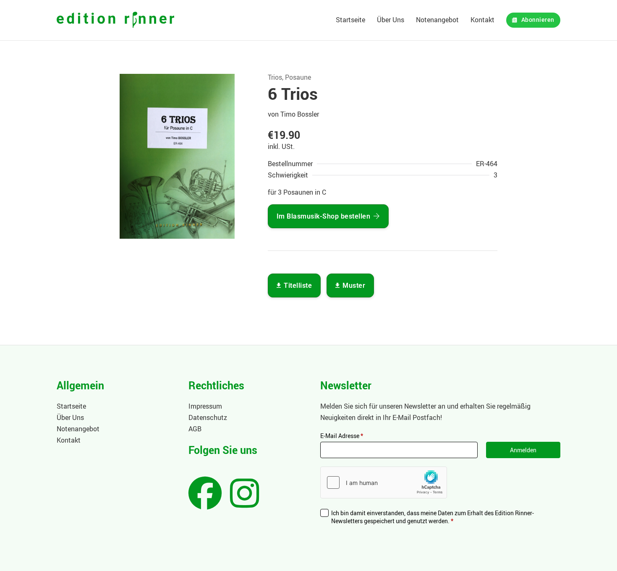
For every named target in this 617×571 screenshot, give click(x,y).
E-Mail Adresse (341, 436)
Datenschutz (207, 417)
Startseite (350, 19)
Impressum (205, 406)
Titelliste (298, 285)
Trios (275, 77)
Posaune (298, 77)
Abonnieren (537, 19)
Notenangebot (437, 19)
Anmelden (523, 450)
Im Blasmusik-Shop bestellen (324, 216)
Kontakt (482, 19)
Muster (353, 285)
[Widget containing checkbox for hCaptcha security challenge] (383, 482)
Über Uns (390, 19)
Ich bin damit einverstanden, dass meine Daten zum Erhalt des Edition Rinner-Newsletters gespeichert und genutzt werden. (432, 517)
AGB (194, 428)
